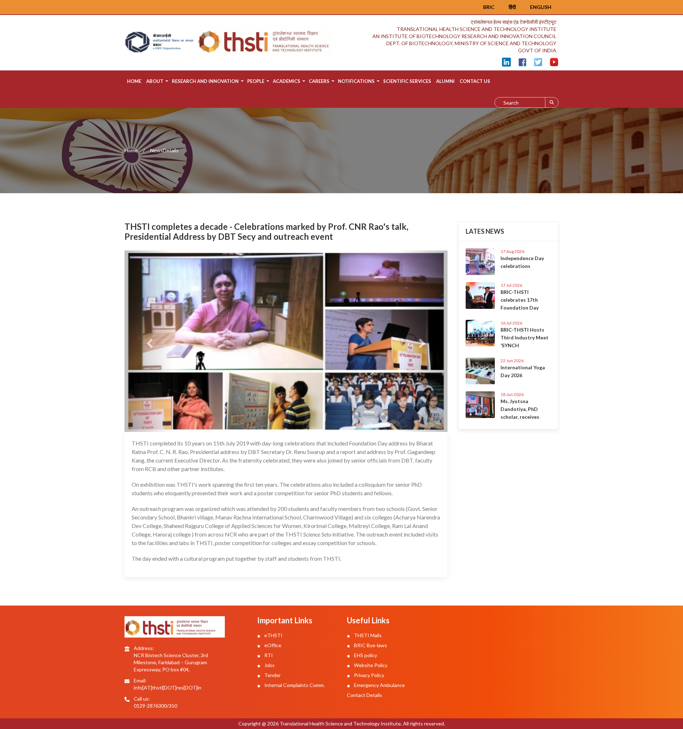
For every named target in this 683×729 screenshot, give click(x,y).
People (255, 81)
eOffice (272, 645)
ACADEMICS (286, 81)
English (540, 7)
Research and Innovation (205, 81)
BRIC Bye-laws (370, 645)
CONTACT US (475, 81)
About (154, 81)
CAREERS (319, 81)
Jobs (269, 665)
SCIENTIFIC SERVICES (407, 81)
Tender (272, 675)
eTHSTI (272, 635)
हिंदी (512, 7)
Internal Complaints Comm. (294, 685)
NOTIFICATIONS (356, 81)
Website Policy (370, 665)
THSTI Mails (367, 635)
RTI (268, 655)
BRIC (488, 7)
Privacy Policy (368, 675)
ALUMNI (445, 81)
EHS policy (365, 655)
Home (134, 81)
